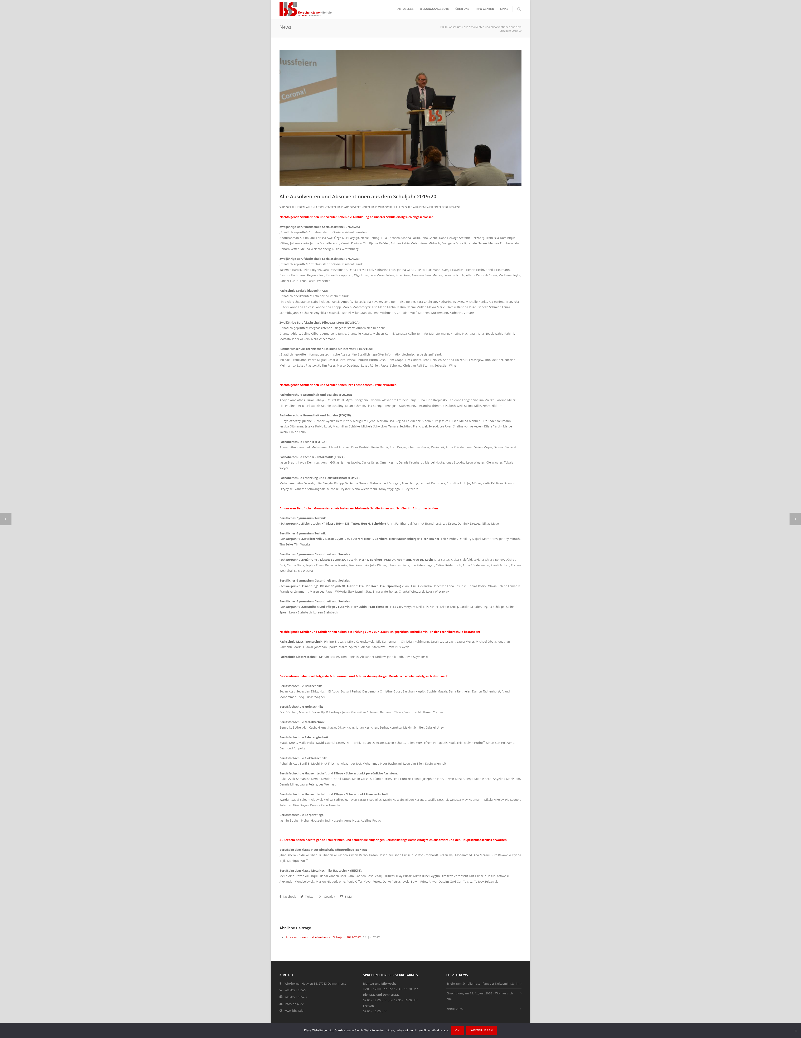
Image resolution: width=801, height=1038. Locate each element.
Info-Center (485, 8)
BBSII (443, 27)
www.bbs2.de (294, 1011)
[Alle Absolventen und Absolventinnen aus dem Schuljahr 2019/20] (400, 118)
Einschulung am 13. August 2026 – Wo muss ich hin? (479, 996)
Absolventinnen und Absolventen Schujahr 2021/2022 (323, 937)
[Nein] (796, 1030)
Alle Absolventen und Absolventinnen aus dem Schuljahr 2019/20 (358, 196)
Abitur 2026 (454, 1009)
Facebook (289, 897)
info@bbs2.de (294, 1004)
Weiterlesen (482, 1030)
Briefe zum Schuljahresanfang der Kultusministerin (482, 983)
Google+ (329, 897)
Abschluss (455, 27)
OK (457, 1030)
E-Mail (348, 897)
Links (504, 8)
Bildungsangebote (434, 8)
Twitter (309, 897)
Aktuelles (405, 8)
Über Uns (462, 8)
